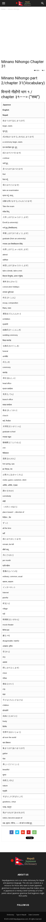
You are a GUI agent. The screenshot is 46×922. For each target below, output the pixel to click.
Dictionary (10, 915)
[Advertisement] (23, 35)
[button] (42, 3)
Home (3, 9)
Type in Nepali (21, 915)
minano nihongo (13, 9)
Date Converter (34, 915)
